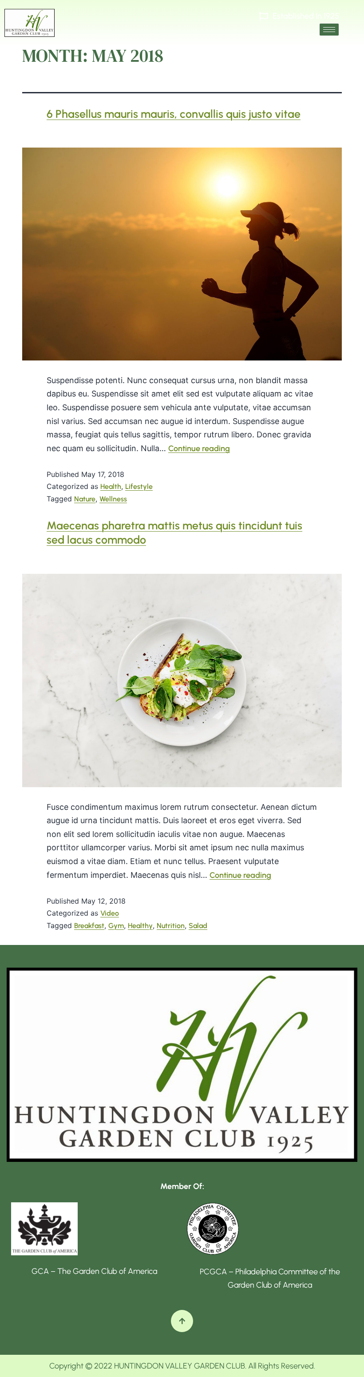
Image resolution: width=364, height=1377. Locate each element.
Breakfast (89, 925)
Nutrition (171, 925)
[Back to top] (182, 1321)
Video (109, 913)
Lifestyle (139, 486)
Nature (84, 499)
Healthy (140, 925)
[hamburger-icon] (329, 29)
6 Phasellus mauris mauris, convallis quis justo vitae (174, 113)
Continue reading (199, 448)
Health (110, 486)
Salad (198, 925)
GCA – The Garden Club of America (94, 1271)
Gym (116, 925)
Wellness (113, 499)
